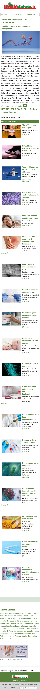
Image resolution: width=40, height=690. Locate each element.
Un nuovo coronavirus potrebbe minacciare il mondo (30, 571)
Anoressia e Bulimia (30, 613)
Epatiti (16, 623)
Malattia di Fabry (6, 631)
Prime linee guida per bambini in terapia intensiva (30, 315)
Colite (17, 620)
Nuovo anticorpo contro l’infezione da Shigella (30, 195)
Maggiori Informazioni (30, 688)
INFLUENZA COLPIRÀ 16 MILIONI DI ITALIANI (30, 148)
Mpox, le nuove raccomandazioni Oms (29, 266)
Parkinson (36, 633)
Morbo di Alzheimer (13, 633)
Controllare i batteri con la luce (30, 364)
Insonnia (32, 626)
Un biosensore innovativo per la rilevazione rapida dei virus (29, 492)
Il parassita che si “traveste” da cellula (30, 441)
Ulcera (8, 638)
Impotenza (10, 626)
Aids (6, 613)
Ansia (2, 615)
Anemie (18, 613)
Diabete (34, 620)
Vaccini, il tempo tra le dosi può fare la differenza (30, 169)
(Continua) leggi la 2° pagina (12, 106)
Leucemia (14, 628)
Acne (2, 613)
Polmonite (4, 636)
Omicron (34, 109)
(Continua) (25, 134)
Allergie (12, 613)
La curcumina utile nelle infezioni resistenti (29, 518)
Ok (21, 688)
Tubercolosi (32, 636)
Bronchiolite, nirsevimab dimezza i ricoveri (30, 340)
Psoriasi (18, 636)
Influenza (24, 626)
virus (3, 111)
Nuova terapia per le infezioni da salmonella (30, 465)
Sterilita (24, 636)
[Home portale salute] (20, 10)
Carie (20, 618)
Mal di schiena (24, 628)
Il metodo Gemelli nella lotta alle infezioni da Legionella (29, 390)
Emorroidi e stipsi (7, 623)
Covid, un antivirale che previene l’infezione (30, 544)
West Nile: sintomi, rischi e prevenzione (30, 216)
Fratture (30, 623)
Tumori (2, 638)
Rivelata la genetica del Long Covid (30, 291)
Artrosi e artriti (22, 615)
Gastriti (36, 623)
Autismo (3, 618)
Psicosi (11, 636)
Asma (30, 615)
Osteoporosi (26, 633)
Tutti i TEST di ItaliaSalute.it (11, 659)
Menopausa (18, 631)
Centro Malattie (7, 609)
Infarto (17, 626)
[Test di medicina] (14, 657)
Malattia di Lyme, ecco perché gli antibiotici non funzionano (29, 240)
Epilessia (23, 623)
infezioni (11, 111)
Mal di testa (35, 628)
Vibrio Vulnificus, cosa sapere (29, 126)
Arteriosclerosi (10, 615)
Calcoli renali (12, 618)
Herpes (3, 626)
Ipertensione (5, 628)
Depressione (25, 620)
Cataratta (26, 618)
